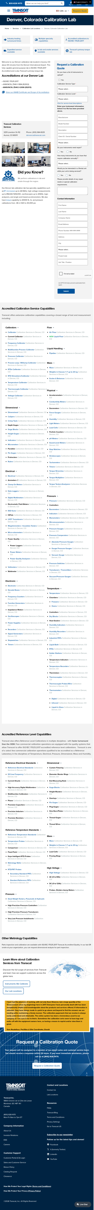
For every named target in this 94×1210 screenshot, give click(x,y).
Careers (7, 1144)
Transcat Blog (52, 1112)
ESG (5, 1140)
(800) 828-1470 (10, 1114)
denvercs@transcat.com (35, 135)
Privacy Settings (53, 1121)
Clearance (8, 1176)
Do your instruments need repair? (69, 147)
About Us (7, 1130)
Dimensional (13, 412)
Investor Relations (11, 1135)
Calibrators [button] (11, 328)
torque (8, 200)
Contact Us (51, 1090)
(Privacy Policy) (34, 1191)
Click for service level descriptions (69, 103)
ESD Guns (12, 510)
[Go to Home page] (20, 11)
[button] (62, 11)
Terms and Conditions (55, 1117)
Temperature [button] (53, 589)
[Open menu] (9, 10)
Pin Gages (12, 453)
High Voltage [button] (53, 868)
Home (7, 28)
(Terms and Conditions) (41, 1186)
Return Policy (9, 1167)
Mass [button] (49, 363)
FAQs (49, 1108)
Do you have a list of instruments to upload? (70, 73)
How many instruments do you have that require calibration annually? (72, 157)
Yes (62, 80)
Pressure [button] (51, 496)
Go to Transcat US (54, 1126)
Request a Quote (80, 11)
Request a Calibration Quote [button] (47, 1065)
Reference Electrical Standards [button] (21, 763)
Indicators (12, 440)
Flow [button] (49, 328)
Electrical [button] (10, 471)
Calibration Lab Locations (31, 28)
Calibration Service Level (66, 94)
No (71, 152)
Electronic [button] (10, 581)
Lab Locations (52, 1094)
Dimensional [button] (12, 408)
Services (16, 28)
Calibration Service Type (66, 84)
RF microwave (9, 191)
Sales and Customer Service (15, 1162)
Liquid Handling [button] (55, 349)
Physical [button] (51, 391)
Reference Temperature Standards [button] (22, 830)
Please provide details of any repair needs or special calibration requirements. (70, 182)
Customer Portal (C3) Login (14, 1158)
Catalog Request (10, 1171)
